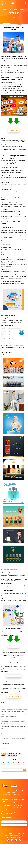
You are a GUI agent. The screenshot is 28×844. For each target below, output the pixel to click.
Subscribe (14, 825)
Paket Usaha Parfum (5, 806)
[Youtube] (16, 840)
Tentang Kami (19, 802)
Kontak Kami (19, 805)
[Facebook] (8, 840)
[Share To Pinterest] (19, 762)
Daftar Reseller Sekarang (13, 676)
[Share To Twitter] (8, 762)
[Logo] (14, 785)
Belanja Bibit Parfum (5, 810)
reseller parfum (12, 755)
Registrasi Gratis (14, 130)
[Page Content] (14, 18)
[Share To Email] (13, 762)
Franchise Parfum (7, 813)
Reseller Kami (19, 810)
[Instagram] (12, 840)
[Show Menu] (25, 3)
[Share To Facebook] (3, 762)
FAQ (17, 812)
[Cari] (24, 770)
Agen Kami (18, 807)
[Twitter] (20, 840)
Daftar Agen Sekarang (14, 696)
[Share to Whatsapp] (24, 762)
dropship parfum (12, 753)
